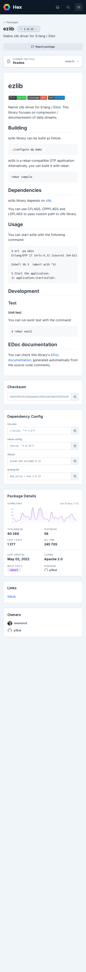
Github (11, 596)
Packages (12, 22)
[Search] (68, 7)
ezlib (8, 29)
